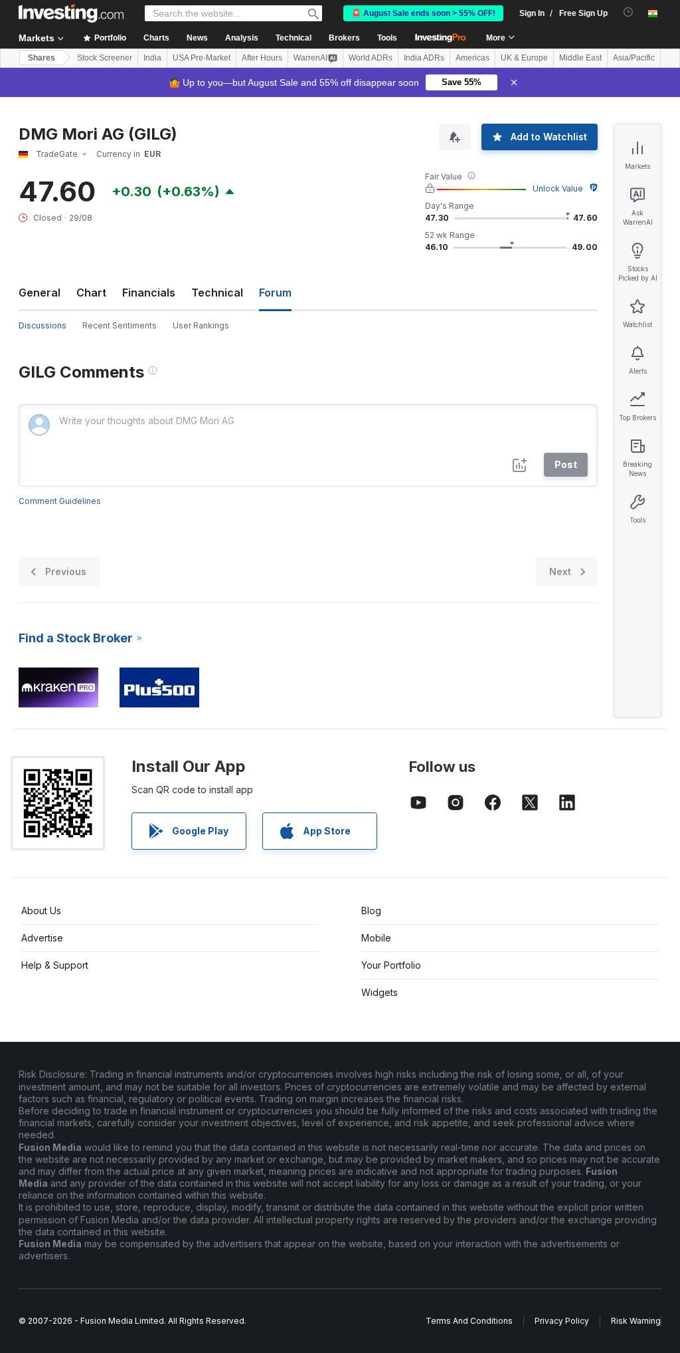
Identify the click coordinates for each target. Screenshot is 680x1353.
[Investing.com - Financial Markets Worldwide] (71, 13)
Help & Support (54, 965)
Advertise (42, 937)
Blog (371, 910)
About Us (41, 910)
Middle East (580, 57)
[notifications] (628, 12)
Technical (217, 292)
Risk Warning (636, 1321)
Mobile (376, 937)
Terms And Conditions (469, 1321)
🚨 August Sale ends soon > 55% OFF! (423, 13)
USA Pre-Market (201, 57)
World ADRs (370, 57)
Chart (91, 292)
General (39, 292)
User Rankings (201, 325)
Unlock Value (558, 188)
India (152, 57)
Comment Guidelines (60, 501)
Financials (148, 292)
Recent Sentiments (119, 325)
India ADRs (424, 57)
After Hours (262, 57)
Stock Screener (104, 57)
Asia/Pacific (634, 57)
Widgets (379, 992)
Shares (41, 57)
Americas (472, 57)
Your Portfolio (391, 965)
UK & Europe (524, 57)
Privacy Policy (562, 1321)
